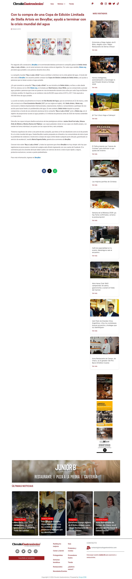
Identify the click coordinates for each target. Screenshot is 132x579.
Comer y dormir (58, 551)
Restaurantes (57, 567)
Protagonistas (73, 519)
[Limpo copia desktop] (104, 413)
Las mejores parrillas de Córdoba (104, 182)
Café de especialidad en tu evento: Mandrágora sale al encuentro (102, 250)
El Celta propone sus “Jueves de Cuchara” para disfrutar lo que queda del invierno (104, 148)
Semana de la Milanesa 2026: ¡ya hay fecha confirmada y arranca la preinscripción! (104, 215)
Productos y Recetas (47, 518)
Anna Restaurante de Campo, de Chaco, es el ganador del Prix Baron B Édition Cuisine (104, 361)
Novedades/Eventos (20, 519)
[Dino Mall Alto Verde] (104, 440)
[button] (44, 171)
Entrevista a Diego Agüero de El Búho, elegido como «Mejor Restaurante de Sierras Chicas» (104, 44)
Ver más (94, 50)
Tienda (71, 4)
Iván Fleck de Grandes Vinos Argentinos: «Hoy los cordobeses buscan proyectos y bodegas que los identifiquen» (52, 526)
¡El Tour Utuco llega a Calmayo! (103, 115)
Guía (52, 4)
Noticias (60, 4)
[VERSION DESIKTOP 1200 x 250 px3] (66, 471)
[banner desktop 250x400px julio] (104, 387)
